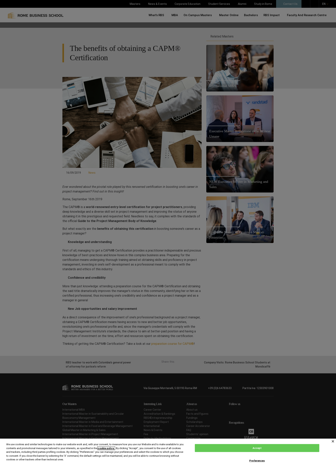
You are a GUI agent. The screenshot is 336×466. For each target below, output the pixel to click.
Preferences (257, 460)
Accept (257, 448)
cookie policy (106, 448)
